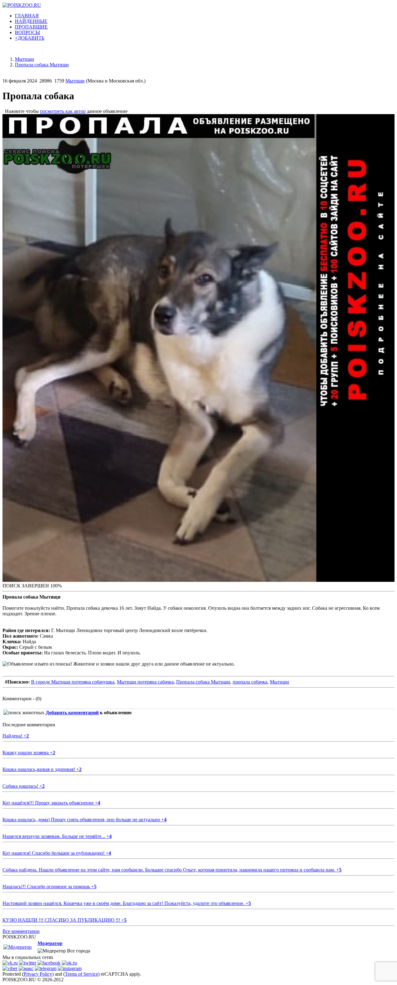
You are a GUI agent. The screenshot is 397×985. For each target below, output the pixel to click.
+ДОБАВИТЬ (29, 38)
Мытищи (75, 80)
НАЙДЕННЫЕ (31, 21)
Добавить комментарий (72, 712)
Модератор (50, 943)
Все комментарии (21, 931)
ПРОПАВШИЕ (31, 26)
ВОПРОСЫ (27, 32)
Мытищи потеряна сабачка (145, 681)
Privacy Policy (38, 974)
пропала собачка (250, 681)
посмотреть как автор (63, 111)
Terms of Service (81, 974)
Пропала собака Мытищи (203, 681)
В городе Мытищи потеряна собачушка (72, 681)
